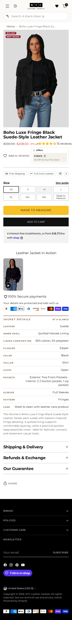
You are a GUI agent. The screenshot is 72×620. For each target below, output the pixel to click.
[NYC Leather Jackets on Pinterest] (17, 565)
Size (6, 183)
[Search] (7, 16)
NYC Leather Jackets (37, 594)
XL (11, 197)
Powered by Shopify (15, 600)
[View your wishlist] (57, 6)
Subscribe (61, 552)
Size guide (62, 182)
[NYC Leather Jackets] (36, 6)
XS (11, 189)
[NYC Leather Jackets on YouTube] (23, 565)
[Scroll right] (66, 173)
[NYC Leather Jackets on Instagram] (11, 565)
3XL (44, 197)
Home (11, 26)
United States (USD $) (20, 588)
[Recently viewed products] (15, 6)
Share (12, 483)
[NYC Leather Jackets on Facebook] (5, 565)
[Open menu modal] (7, 6)
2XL (28, 197)
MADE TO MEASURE (36, 210)
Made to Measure (61, 197)
